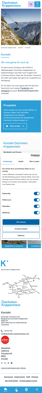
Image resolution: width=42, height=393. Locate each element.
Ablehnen (21, 235)
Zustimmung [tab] (7, 161)
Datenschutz (19, 377)
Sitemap (34, 377)
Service (20, 47)
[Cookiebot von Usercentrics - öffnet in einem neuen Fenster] (31, 155)
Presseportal (6, 353)
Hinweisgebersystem (28, 381)
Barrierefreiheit (11, 381)
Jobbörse (5, 351)
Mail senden (15, 126)
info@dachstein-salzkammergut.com (15, 334)
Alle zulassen (21, 222)
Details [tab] (21, 161)
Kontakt (27, 47)
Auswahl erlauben (21, 229)
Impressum (8, 377)
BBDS (3, 356)
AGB (28, 377)
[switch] (37, 200)
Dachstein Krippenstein (8, 47)
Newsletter (5, 348)
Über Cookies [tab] (34, 161)
